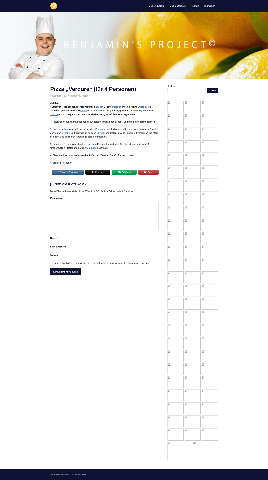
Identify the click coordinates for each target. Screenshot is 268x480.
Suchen (171, 86)
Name (54, 238)
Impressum (209, 6)
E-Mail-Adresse (58, 246)
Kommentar (57, 198)
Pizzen (85, 95)
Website (54, 255)
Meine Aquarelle (156, 6)
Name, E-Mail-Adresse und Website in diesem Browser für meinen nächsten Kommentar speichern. (102, 263)
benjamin (75, 95)
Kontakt (195, 6)
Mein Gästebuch (178, 6)
